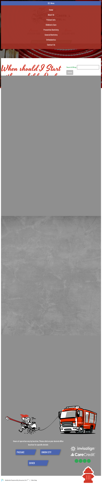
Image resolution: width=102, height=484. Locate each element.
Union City (46, 452)
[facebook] (80, 461)
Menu (52, 3)
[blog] (89, 461)
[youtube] (85, 461)
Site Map (34, 480)
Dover (32, 463)
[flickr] (76, 461)
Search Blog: (71, 67)
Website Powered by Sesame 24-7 (16, 480)
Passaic (20, 452)
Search (70, 72)
